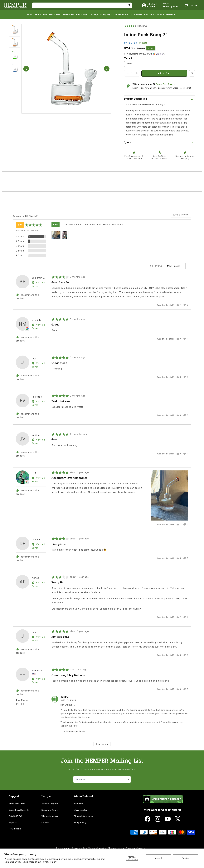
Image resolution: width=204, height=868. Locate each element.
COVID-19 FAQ (15, 816)
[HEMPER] (15, 5)
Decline (185, 858)
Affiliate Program (49, 804)
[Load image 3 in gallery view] (14, 55)
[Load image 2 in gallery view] (14, 42)
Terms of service (97, 848)
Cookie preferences (136, 848)
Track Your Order (17, 804)
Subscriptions (170, 6)
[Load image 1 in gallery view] (14, 29)
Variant (128, 58)
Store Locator (80, 810)
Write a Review (180, 214)
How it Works (15, 829)
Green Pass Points (165, 84)
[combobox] (82, 5)
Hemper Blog (80, 822)
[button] (30, 14)
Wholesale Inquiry (49, 816)
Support (13, 822)
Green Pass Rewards (19, 810)
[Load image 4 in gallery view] (14, 67)
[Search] (129, 5)
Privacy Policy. (49, 862)
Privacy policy (79, 848)
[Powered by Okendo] (25, 216)
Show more (101, 744)
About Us (78, 804)
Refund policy (63, 848)
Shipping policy (116, 848)
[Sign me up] (128, 779)
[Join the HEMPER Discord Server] (163, 802)
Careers (45, 822)
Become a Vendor (49, 810)
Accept (158, 858)
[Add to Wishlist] (192, 73)
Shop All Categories (83, 816)
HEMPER (132, 42)
